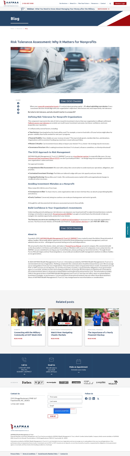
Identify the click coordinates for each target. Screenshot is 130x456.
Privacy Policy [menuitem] (15, 453)
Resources (19, 28)
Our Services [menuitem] (63, 3)
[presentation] (8, 325)
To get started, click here (79, 221)
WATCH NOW (102, 9)
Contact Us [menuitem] (64, 453)
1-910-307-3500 (24, 368)
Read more (18, 338)
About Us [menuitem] (73, 3)
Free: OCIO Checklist (71, 101)
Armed (68, 246)
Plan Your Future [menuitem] (83, 3)
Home (12, 28)
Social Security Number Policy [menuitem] (48, 453)
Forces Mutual (76, 246)
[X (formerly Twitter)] (98, 398)
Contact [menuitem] (103, 3)
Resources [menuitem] (94, 3)
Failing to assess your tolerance (39, 123)
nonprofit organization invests (48, 106)
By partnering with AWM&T (62, 214)
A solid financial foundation (69, 220)
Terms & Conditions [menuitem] (28, 453)
